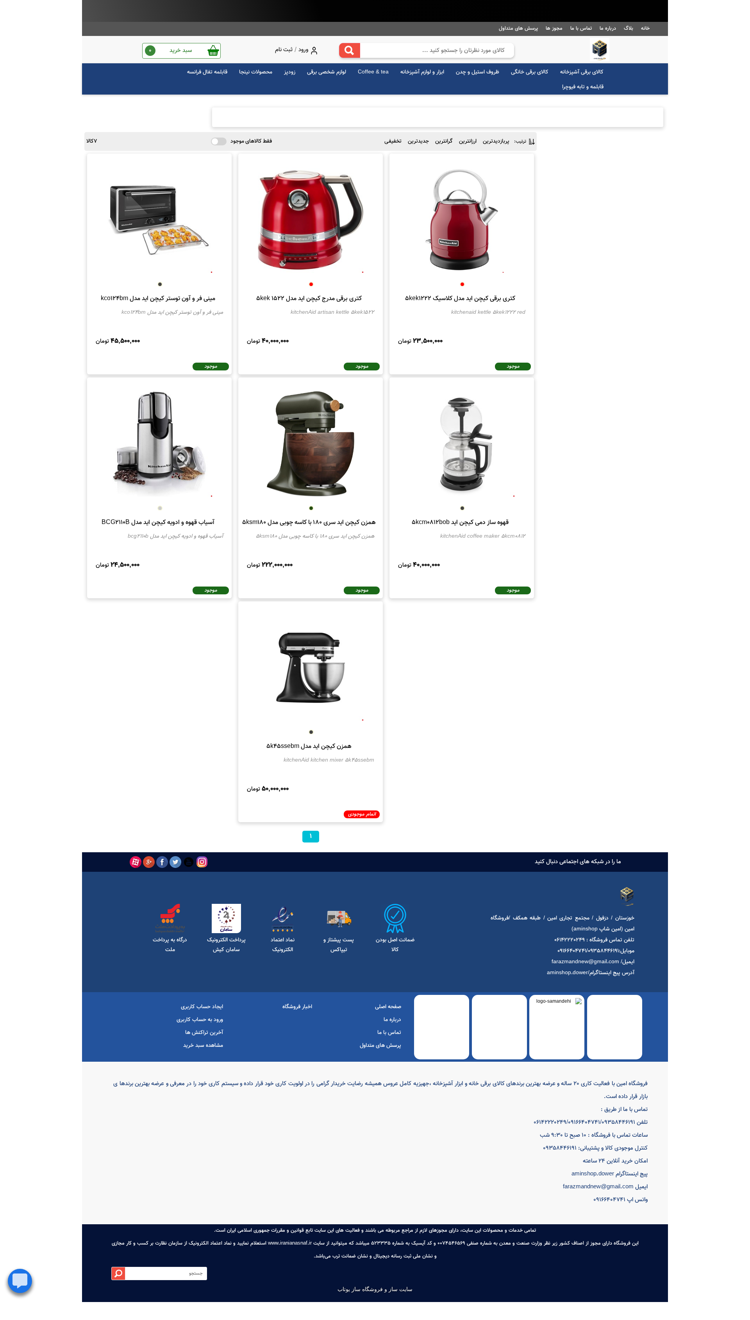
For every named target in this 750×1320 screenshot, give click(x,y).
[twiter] (175, 862)
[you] (189, 862)
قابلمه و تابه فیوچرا (583, 87)
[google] (149, 862)
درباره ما (608, 28)
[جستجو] (349, 50)
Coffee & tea (373, 72)
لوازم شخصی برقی (326, 72)
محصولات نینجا (255, 72)
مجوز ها (554, 28)
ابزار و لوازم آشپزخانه (422, 72)
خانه (645, 28)
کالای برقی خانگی (529, 72)
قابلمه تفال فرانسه (207, 72)
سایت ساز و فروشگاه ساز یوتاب (375, 1289)
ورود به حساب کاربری (200, 1020)
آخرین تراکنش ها (204, 1032)
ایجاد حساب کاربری (202, 1007)
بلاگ (628, 28)
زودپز (289, 72)
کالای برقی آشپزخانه (582, 72)
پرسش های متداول (518, 28)
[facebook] (162, 862)
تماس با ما (581, 28)
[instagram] (202, 862)
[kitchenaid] (599, 49)
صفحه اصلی (388, 1007)
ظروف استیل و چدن (477, 72)
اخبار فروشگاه (297, 1007)
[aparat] (135, 862)
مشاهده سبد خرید (203, 1045)
